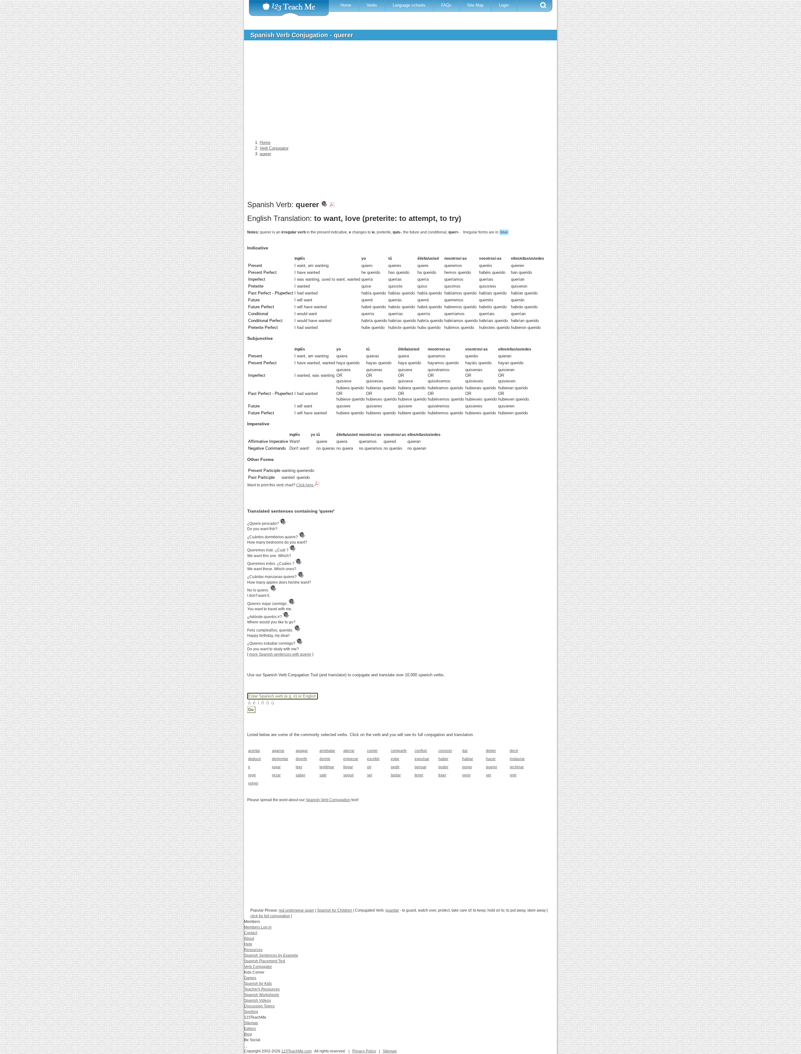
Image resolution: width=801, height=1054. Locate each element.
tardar (396, 775)
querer (491, 767)
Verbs (372, 5)
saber (300, 775)
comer (372, 751)
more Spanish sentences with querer (280, 654)
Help (248, 944)
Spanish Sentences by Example (271, 955)
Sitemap (251, 1023)
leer (299, 767)
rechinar (517, 767)
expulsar (422, 759)
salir (323, 775)
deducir (254, 759)
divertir (301, 759)
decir (514, 751)
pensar (420, 767)
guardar (392, 910)
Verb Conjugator (258, 966)
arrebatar (327, 751)
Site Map (475, 5)
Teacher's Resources (262, 989)
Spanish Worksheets (261, 995)
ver (488, 775)
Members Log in (258, 927)
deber (491, 751)
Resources (253, 950)
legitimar (326, 767)
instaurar (517, 759)
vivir (513, 775)
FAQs (446, 5)
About (249, 938)
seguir (348, 775)
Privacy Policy (364, 1051)
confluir (421, 751)
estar (395, 759)
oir (369, 767)
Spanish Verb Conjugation (328, 800)
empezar (350, 759)
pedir (395, 767)
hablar (467, 759)
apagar (302, 751)
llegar (348, 767)
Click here (305, 485)
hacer (491, 759)
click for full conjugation (270, 916)
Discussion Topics (259, 1006)
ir (249, 767)
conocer (445, 751)
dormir (324, 759)
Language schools (409, 5)
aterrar (349, 751)
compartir (399, 751)
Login (504, 5)
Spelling (251, 1012)
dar (465, 751)
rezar (276, 775)
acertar (254, 751)
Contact (250, 933)
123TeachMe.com (296, 1051)
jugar (276, 767)
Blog (248, 1034)
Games (250, 978)
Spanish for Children (334, 910)
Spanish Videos (257, 1000)
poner (467, 767)
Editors (250, 1028)
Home (345, 5)
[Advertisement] (396, 92)
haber (443, 759)
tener (419, 775)
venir (466, 775)
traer (442, 775)
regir (252, 775)
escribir (373, 759)
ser (369, 775)
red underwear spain (296, 910)
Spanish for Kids (258, 983)
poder (443, 767)
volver (253, 783)
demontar (280, 759)
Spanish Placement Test (264, 961)
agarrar (278, 751)
